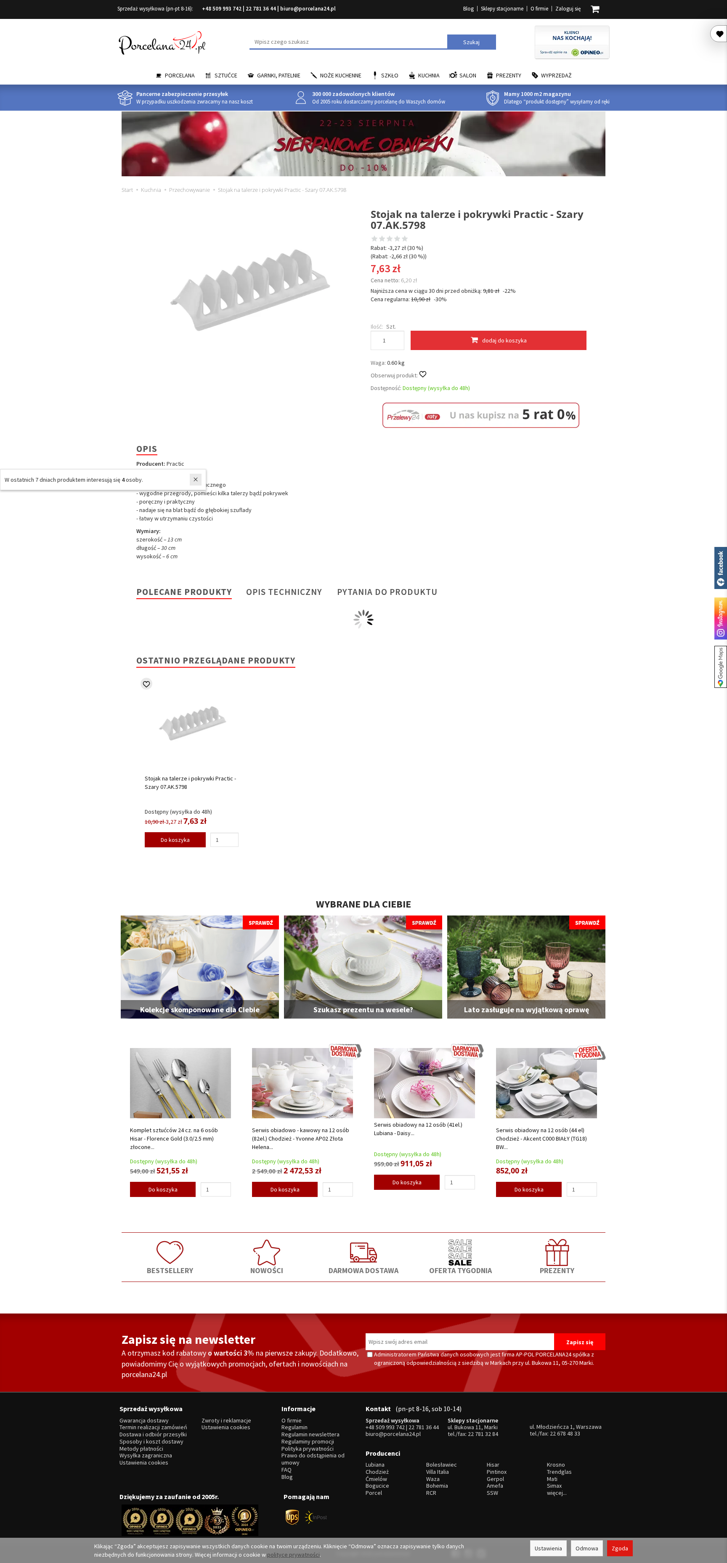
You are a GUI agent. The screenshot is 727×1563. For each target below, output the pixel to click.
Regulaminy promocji (307, 1441)
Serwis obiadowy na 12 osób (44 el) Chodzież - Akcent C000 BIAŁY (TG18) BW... (541, 1138)
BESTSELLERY (170, 1270)
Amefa (495, 1485)
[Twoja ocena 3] (389, 239)
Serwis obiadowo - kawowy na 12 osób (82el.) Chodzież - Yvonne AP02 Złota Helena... (300, 1138)
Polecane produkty (184, 591)
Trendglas (559, 1471)
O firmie (539, 8)
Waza (433, 1479)
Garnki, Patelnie (278, 75)
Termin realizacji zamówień (153, 1427)
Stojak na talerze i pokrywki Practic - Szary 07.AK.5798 (190, 783)
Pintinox (497, 1471)
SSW (492, 1493)
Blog (468, 8)
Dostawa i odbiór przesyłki (153, 1434)
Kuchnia (429, 75)
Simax (554, 1485)
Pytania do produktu (387, 591)
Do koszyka (175, 840)
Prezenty (508, 75)
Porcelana (180, 75)
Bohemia (437, 1485)
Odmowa (587, 1548)
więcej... (557, 1493)
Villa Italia (437, 1471)
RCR (431, 1493)
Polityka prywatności (307, 1448)
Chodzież (377, 1471)
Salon (467, 75)
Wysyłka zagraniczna (145, 1455)
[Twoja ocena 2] (382, 239)
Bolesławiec (441, 1464)
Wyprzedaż (556, 75)
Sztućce (226, 75)
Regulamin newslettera (310, 1434)
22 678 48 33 (565, 1433)
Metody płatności (141, 1448)
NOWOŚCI (266, 1270)
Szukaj (471, 42)
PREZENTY (557, 1270)
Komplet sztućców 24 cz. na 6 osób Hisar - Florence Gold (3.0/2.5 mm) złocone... (174, 1138)
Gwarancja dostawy (144, 1420)
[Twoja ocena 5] (405, 239)
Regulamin (294, 1427)
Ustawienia (548, 1548)
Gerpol (495, 1479)
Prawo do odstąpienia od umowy (313, 1459)
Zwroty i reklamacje (226, 1420)
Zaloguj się (568, 8)
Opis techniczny (284, 591)
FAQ (286, 1469)
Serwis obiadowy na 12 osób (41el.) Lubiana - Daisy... (418, 1129)
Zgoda (620, 1548)
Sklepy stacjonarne (502, 8)
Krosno (556, 1464)
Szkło (389, 75)
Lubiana (375, 1464)
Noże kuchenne (340, 75)
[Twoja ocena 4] (397, 239)
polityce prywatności (293, 1554)
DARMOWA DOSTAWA (363, 1270)
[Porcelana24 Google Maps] (720, 666)
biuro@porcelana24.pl (308, 8)
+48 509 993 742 (221, 8)
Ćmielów (376, 1479)
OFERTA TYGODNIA (460, 1270)
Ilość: (377, 326)
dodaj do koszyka (504, 340)
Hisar (493, 1464)
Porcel (374, 1493)
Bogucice (377, 1485)
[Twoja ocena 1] (374, 239)
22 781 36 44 (261, 8)
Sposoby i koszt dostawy (151, 1441)
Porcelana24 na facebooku (720, 568)
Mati (552, 1479)
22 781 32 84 (483, 1434)
